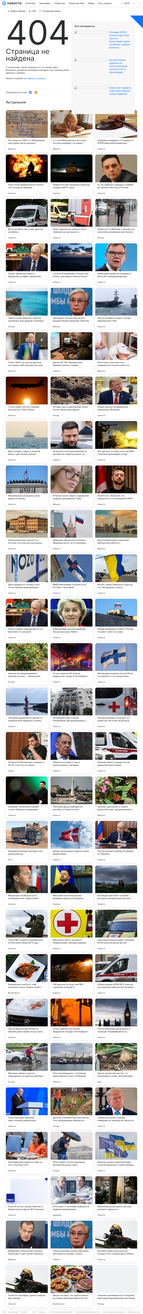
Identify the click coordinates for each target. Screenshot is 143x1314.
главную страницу (36, 78)
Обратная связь (134, 1312)
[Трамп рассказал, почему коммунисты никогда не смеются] (116, 1108)
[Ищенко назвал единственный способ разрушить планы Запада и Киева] (116, 1153)
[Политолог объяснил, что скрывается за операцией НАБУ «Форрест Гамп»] (116, 486)
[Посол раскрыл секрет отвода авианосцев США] (116, 308)
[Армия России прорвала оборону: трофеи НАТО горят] (71, 175)
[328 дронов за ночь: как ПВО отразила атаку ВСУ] (71, 975)
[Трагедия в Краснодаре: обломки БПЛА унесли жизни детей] (116, 930)
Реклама (23, 1312)
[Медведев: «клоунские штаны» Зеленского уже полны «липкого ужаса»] (27, 1241)
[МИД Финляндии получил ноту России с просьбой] (71, 575)
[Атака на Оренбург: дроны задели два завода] (27, 1286)
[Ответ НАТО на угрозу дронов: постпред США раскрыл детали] (27, 353)
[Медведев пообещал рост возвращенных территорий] (27, 886)
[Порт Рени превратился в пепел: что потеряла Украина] (27, 175)
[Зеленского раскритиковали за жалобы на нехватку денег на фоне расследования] (71, 442)
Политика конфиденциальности (87, 1312)
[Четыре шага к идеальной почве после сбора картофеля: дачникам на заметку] (71, 397)
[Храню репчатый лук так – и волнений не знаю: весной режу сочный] (116, 1064)
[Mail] (4, 3)
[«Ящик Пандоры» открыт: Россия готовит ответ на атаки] (116, 619)
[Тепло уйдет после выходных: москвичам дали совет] (71, 1153)
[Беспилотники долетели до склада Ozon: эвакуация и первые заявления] (116, 1241)
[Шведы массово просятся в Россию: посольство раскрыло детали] (27, 531)
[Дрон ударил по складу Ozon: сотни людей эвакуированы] (27, 575)
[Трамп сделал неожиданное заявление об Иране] (116, 397)
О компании (13, 1312)
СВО (34, 11)
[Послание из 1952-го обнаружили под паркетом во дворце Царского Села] (27, 131)
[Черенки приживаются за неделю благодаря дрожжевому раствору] (116, 1286)
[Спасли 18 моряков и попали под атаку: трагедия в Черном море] (71, 264)
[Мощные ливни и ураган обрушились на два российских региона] (27, 1064)
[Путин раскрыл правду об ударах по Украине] (116, 842)
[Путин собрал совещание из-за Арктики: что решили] (27, 619)
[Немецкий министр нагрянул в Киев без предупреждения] (116, 264)
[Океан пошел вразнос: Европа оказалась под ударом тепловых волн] (27, 308)
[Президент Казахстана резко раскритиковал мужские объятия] (71, 308)
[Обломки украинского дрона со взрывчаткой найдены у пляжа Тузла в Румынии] (27, 708)
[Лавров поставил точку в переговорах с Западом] (71, 753)
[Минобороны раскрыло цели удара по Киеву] (27, 486)
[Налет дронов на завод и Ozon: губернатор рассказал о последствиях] (71, 220)
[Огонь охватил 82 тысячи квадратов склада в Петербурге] (71, 664)
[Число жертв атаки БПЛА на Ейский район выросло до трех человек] (27, 1019)
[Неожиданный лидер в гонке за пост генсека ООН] (27, 1153)
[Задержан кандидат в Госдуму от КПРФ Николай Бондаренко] (116, 131)
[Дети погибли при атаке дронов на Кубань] (27, 220)
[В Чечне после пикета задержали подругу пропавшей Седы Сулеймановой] (71, 486)
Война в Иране (18, 11)
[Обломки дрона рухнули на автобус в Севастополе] (71, 797)
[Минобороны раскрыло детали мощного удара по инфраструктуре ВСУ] (116, 1197)
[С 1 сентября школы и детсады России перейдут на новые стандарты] (71, 131)
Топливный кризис (51, 11)
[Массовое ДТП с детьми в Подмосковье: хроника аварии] (71, 930)
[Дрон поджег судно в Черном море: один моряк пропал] (27, 442)
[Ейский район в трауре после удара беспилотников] (116, 753)
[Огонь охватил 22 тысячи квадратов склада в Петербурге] (71, 1019)
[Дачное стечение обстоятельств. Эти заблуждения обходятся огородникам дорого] (71, 1108)
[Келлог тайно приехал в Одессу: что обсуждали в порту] (116, 575)
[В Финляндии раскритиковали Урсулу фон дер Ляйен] (71, 619)
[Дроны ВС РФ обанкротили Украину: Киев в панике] (71, 353)
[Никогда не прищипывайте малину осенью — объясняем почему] (27, 664)
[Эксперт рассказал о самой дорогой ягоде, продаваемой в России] (116, 797)
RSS (34, 1312)
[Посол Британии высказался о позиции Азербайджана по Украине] (116, 1019)
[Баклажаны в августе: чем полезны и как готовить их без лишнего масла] (27, 975)
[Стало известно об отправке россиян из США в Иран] (27, 397)
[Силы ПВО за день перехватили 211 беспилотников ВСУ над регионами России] (27, 930)
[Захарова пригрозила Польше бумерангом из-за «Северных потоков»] (71, 531)
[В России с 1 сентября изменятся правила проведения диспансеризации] (71, 1197)
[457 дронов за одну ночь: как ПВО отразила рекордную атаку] (116, 442)
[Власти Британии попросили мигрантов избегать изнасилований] (116, 531)
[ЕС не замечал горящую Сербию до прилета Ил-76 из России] (116, 175)
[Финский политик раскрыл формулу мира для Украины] (71, 886)
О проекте (42, 1312)
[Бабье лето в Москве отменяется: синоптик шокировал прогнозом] (116, 220)
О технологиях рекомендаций (60, 1312)
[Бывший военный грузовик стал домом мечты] (27, 842)
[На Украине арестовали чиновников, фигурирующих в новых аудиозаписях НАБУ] (71, 708)
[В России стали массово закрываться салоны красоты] (116, 353)
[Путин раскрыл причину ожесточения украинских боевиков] (27, 1108)
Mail (4, 1312)
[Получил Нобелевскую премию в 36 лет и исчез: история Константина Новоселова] (27, 753)
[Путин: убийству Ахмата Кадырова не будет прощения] (27, 264)
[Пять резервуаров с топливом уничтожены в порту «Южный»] (71, 1064)
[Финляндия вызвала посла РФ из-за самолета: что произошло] (116, 664)
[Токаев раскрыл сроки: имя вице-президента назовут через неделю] (71, 1241)
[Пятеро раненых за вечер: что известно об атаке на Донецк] (116, 708)
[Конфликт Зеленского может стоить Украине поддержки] (27, 797)
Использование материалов (114, 1312)
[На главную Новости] (14, 3)
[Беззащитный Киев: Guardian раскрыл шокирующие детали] (116, 886)
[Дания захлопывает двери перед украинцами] (71, 842)
